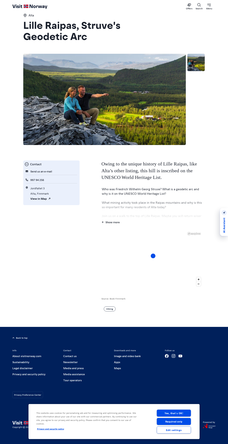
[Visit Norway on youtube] (180, 356)
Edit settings (174, 430)
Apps (117, 362)
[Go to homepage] (35, 6)
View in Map (38, 198)
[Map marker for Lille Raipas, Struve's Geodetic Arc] (153, 256)
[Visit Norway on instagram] (173, 356)
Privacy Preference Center (27, 394)
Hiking (109, 308)
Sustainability (20, 362)
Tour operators (72, 380)
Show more (112, 222)
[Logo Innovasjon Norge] (209, 426)
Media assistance (74, 374)
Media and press (73, 368)
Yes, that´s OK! (174, 413)
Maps (117, 368)
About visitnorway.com (26, 356)
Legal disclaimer (22, 368)
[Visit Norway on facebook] (167, 356)
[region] (153, 259)
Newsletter (70, 362)
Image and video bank (127, 356)
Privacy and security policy (28, 374)
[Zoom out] (198, 284)
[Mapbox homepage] (194, 233)
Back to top (21, 337)
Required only (173, 421)
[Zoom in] (198, 279)
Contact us (70, 356)
